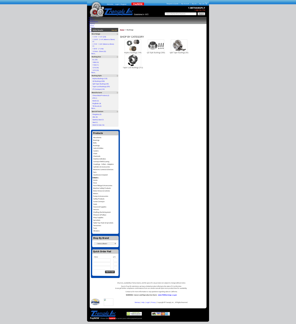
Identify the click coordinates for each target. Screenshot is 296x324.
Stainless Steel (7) (98, 120)
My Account (185, 4)
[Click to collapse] (117, 34)
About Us (92, 24)
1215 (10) (95, 70)
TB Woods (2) (96, 106)
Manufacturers (93, 22)
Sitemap (137, 302)
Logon (117, 4)
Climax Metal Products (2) (100, 95)
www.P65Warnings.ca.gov (167, 295)
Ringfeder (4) (96, 103)
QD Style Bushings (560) (156, 52)
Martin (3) (95, 101)
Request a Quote (173, 4)
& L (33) (94, 60)
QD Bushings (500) (98, 81)
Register (124, 4)
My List (194, 4)
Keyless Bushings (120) (99, 79)
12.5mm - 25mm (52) (99, 51)
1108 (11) (95, 65)
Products (91, 20)
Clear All (114, 30)
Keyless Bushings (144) (132, 52)
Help (143, 302)
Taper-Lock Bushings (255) (101, 87)
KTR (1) (94, 98)
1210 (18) (95, 68)
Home (91, 18)
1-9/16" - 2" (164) (97, 49)
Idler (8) (94, 117)
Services (91, 26)
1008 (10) (95, 62)
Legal (148, 302)
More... (93, 54)
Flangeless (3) (96, 114)
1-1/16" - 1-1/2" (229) (99, 37)
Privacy (153, 302)
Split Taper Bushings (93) (100, 84)
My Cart (202, 4)
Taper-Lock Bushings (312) (133, 67)
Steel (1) (95, 122)
